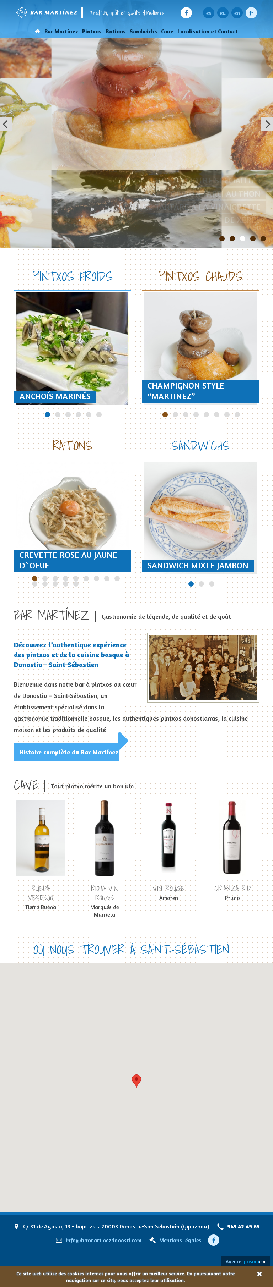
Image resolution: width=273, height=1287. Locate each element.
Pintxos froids (73, 276)
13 (76, 584)
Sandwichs (143, 31)
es (208, 12)
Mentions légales (180, 1240)
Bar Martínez (61, 31)
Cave (167, 31)
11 (55, 584)
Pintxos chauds (200, 276)
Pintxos (92, 31)
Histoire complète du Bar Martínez (68, 752)
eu (223, 12)
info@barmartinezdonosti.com (103, 1240)
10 (45, 584)
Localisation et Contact (207, 31)
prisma (255, 1261)
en (237, 12)
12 (65, 584)
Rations (116, 31)
